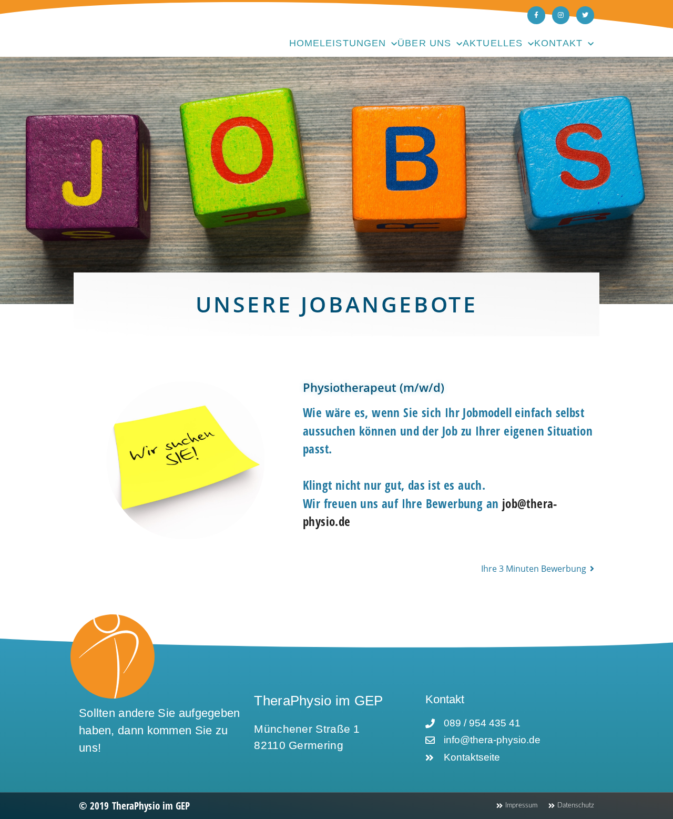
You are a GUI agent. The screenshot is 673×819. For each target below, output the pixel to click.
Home (304, 43)
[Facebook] (536, 15)
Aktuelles (493, 43)
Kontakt (558, 43)
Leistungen (353, 43)
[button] (537, 568)
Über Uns (424, 43)
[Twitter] (585, 15)
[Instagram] (561, 15)
